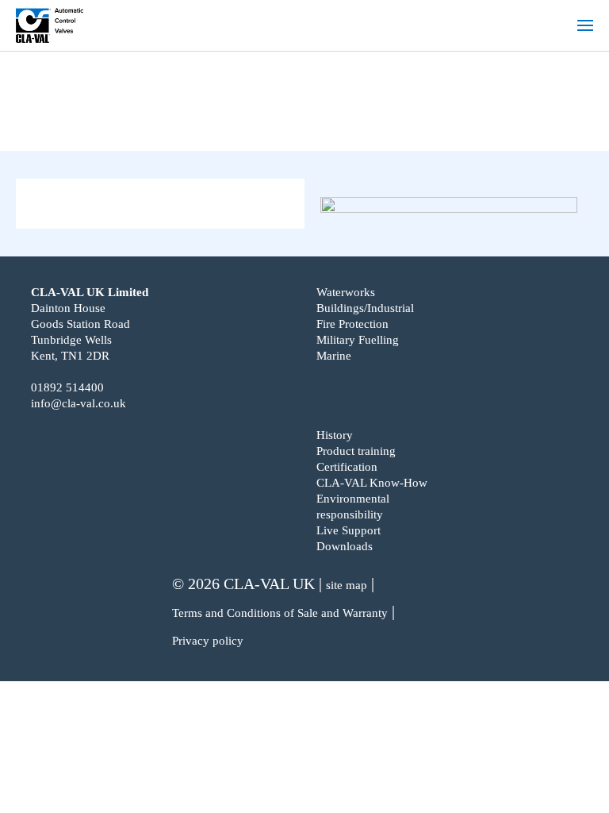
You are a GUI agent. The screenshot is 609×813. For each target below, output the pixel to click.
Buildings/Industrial (365, 308)
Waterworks (345, 292)
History (334, 435)
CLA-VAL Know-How (371, 482)
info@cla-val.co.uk (78, 403)
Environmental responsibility (352, 506)
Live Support (348, 530)
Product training (356, 451)
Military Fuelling (357, 339)
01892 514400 (67, 387)
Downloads (344, 546)
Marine (333, 355)
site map (346, 585)
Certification (346, 466)
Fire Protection (352, 324)
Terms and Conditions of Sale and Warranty (280, 613)
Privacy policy (207, 640)
